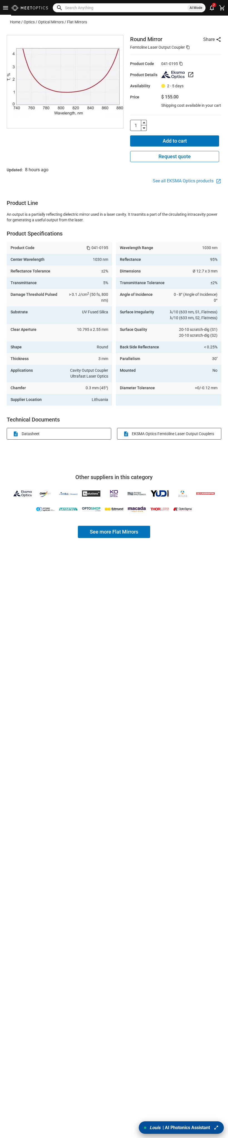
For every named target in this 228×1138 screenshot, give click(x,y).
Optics (29, 22)
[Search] (59, 7)
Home (15, 22)
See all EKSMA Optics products (184, 181)
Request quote (174, 156)
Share (209, 39)
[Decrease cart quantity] (144, 128)
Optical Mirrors (51, 22)
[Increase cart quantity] (144, 122)
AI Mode (196, 8)
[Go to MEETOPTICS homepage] (29, 7)
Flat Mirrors (77, 22)
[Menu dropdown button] (5, 8)
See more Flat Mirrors (114, 532)
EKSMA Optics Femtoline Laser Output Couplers (173, 434)
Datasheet (30, 434)
